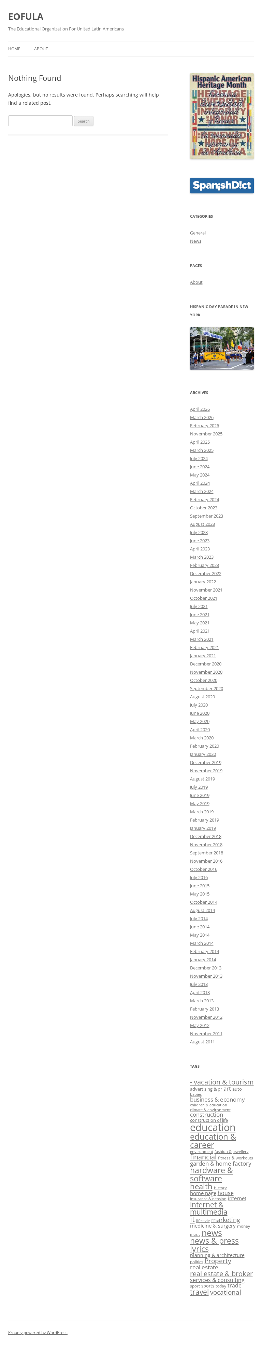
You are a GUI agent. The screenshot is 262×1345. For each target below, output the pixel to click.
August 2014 (202, 910)
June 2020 (199, 713)
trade (235, 1285)
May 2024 (199, 475)
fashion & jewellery (232, 1151)
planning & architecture (217, 1255)
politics (196, 1262)
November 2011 (206, 1033)
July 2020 (199, 705)
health (201, 1186)
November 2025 (206, 434)
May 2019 (199, 803)
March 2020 (202, 738)
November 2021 (206, 590)
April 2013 (200, 992)
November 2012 (206, 1017)
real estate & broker (221, 1273)
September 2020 (206, 688)
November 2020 (206, 672)
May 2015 (199, 894)
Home (14, 49)
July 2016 (199, 877)
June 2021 (199, 614)
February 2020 (204, 746)
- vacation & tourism (222, 1082)
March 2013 (202, 1001)
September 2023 (206, 516)
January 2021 (203, 655)
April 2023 (200, 549)
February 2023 (204, 565)
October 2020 (203, 680)
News (195, 241)
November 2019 (206, 770)
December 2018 (205, 836)
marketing (225, 1220)
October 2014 (203, 902)
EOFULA (25, 16)
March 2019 (202, 812)
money (243, 1226)
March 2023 (202, 557)
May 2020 (199, 721)
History (220, 1187)
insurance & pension (208, 1198)
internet (237, 1198)
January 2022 (203, 582)
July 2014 (199, 918)
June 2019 (199, 795)
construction (206, 1114)
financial (203, 1157)
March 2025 (202, 450)
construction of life (209, 1120)
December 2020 (205, 664)
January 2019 (203, 828)
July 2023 (199, 532)
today (221, 1286)
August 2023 (202, 524)
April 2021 (200, 631)
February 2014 (204, 951)
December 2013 (205, 968)
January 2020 (203, 754)
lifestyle (203, 1220)
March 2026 (202, 417)
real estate (204, 1267)
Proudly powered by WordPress (38, 1332)
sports (207, 1286)
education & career (213, 1140)
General (198, 233)
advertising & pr (206, 1089)
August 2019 (202, 779)
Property (218, 1260)
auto (237, 1089)
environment (201, 1151)
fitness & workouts (235, 1158)
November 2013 (206, 976)
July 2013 (199, 984)
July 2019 (199, 787)
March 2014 (202, 943)
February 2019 (204, 820)
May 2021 (199, 623)
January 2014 (203, 959)
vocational (225, 1292)
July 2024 (199, 458)
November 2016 (206, 861)
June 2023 (199, 540)
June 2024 (199, 467)
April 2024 (200, 483)
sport (195, 1286)
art (227, 1088)
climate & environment (210, 1109)
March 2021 (202, 639)
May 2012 (199, 1025)
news (212, 1232)
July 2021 (199, 606)
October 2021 (203, 598)
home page (203, 1193)
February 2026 (204, 425)
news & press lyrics (214, 1244)
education (213, 1127)
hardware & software (211, 1174)
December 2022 (205, 573)
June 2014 (199, 927)
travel (199, 1292)
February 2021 (204, 647)
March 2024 (202, 491)
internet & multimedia (209, 1208)
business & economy (217, 1099)
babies (196, 1094)
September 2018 (206, 853)
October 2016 (203, 869)
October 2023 (203, 508)
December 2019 (205, 762)
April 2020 (200, 729)
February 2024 (204, 499)
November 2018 (206, 844)
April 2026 (200, 409)
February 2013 (204, 1009)
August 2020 (202, 697)
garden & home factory (220, 1163)
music (195, 1234)
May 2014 (199, 935)
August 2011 (202, 1042)
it (192, 1219)
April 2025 (200, 442)
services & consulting (217, 1280)
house (226, 1193)
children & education (208, 1105)
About (41, 49)
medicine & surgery (213, 1225)
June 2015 (199, 886)
